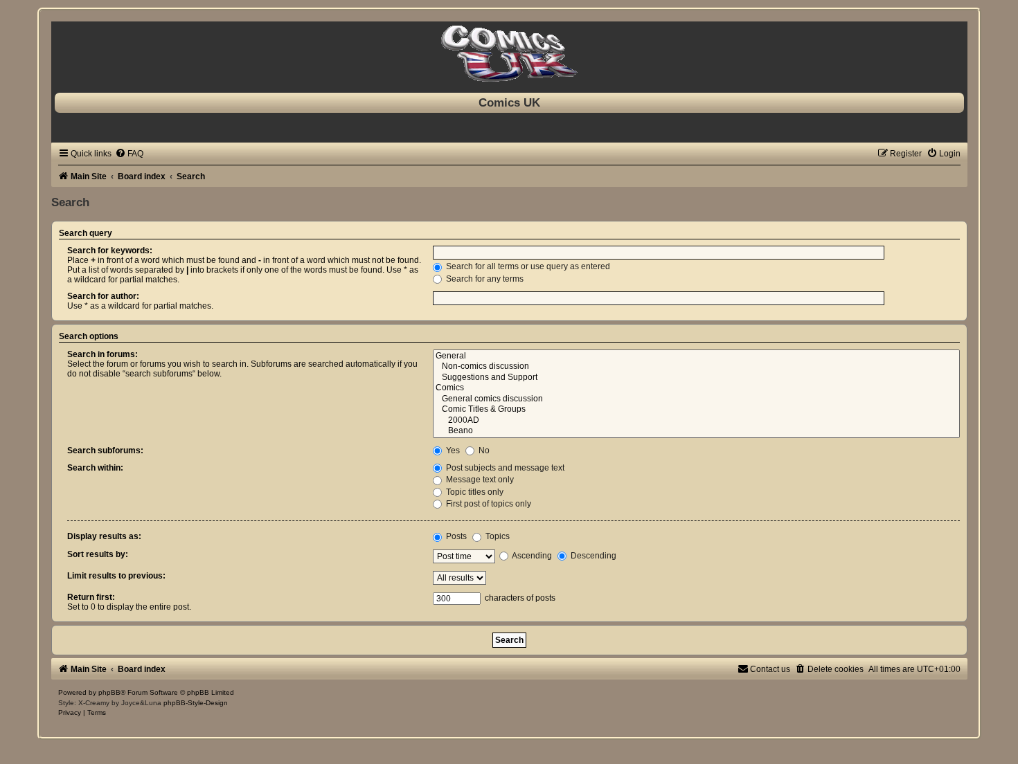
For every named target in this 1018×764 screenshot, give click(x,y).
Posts (455, 536)
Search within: (95, 468)
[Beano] (696, 431)
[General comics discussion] (696, 399)
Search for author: (103, 296)
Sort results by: (97, 554)
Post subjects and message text (504, 468)
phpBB (109, 692)
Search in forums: (102, 354)
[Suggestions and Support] (696, 377)
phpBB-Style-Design (195, 703)
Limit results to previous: (116, 576)
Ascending (531, 556)
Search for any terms (484, 279)
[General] (696, 356)
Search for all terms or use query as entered (527, 266)
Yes (452, 450)
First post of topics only (487, 504)
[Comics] (696, 388)
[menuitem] (129, 153)
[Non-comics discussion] (696, 366)
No (483, 450)
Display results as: (104, 536)
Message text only (479, 479)
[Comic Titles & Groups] (696, 409)
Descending (592, 556)
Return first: (91, 597)
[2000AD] (696, 420)
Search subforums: (105, 450)
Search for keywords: (109, 250)
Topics (496, 536)
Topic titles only (473, 492)
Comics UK (509, 102)
